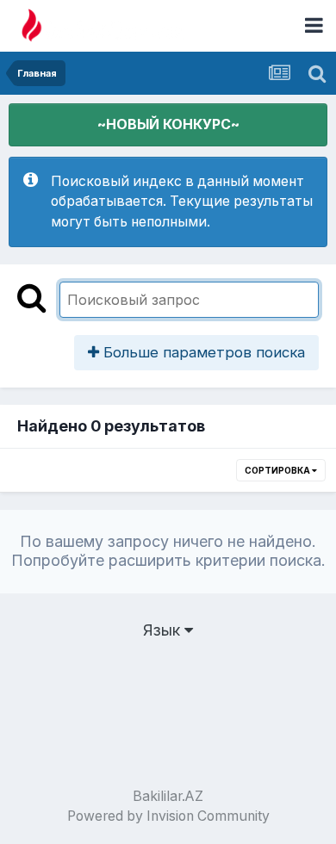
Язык (163, 630)
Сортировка (278, 470)
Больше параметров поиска (202, 352)
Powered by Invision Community (168, 816)
